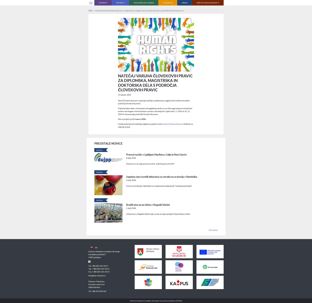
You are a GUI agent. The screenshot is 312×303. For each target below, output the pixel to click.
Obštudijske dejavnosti (207, 3)
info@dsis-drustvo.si (97, 275)
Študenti (103, 3)
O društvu (168, 3)
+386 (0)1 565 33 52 (100, 269)
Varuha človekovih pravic (172, 124)
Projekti (120, 3)
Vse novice (213, 230)
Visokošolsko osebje (144, 3)
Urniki (185, 3)
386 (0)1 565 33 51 (100, 266)
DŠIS (90, 10)
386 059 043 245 (99, 291)
